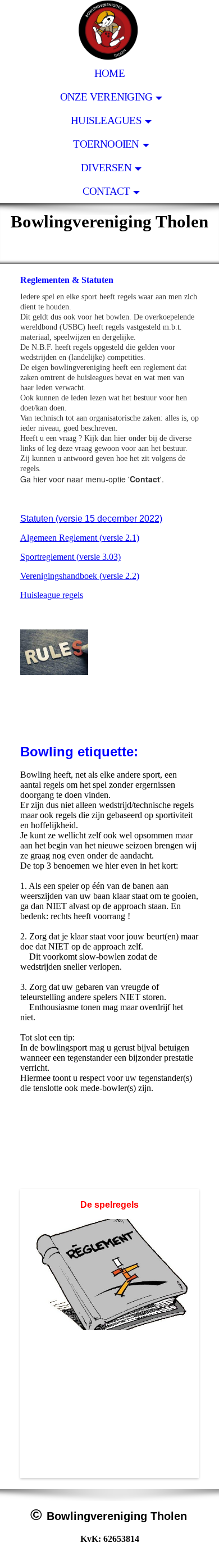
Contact (106, 191)
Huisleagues (106, 120)
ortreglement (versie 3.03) (75, 557)
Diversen (106, 168)
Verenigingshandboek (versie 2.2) (79, 576)
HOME (109, 73)
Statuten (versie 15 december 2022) (91, 518)
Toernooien (106, 144)
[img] (109, 31)
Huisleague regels (51, 595)
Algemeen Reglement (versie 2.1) (79, 537)
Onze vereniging (106, 97)
